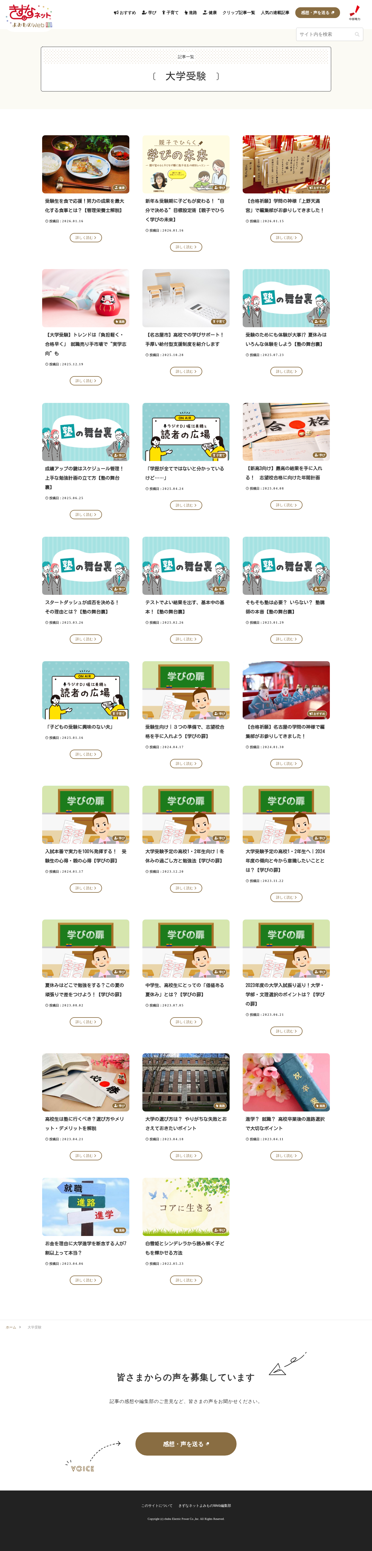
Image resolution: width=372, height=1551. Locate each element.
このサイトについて (157, 1506)
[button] (357, 34)
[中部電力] (354, 13)
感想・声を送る (183, 1444)
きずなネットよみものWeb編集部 (204, 1506)
